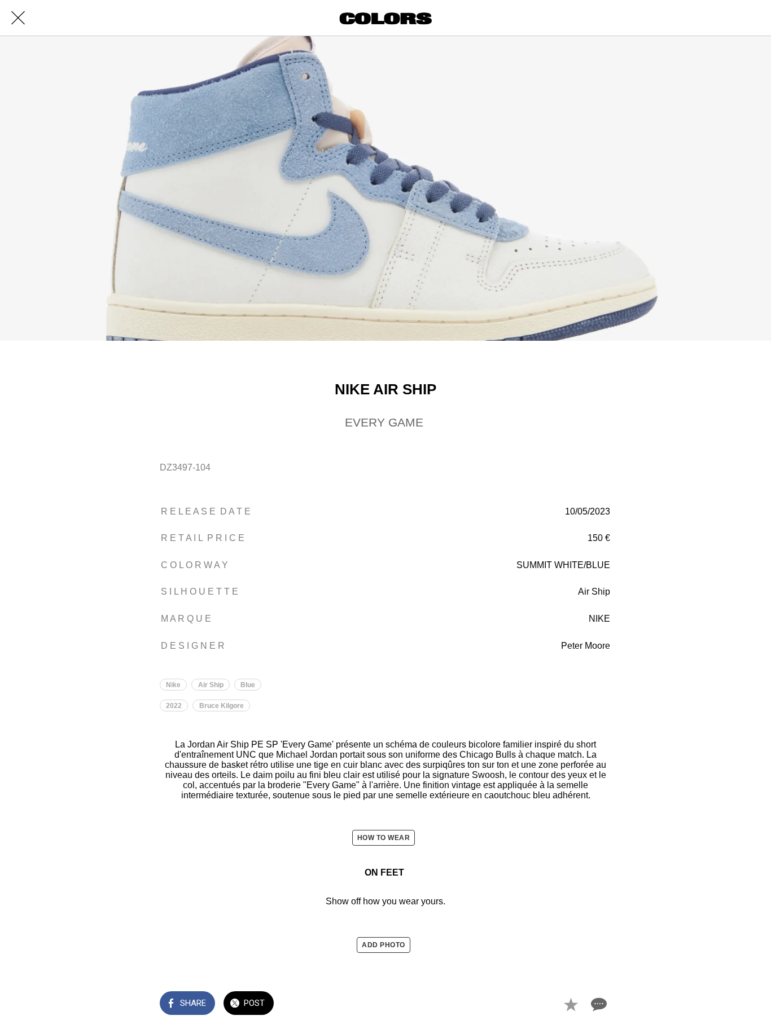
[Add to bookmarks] (570, 1004)
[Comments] (597, 1004)
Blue (247, 685)
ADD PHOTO (383, 945)
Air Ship (211, 685)
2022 (174, 706)
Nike (173, 685)
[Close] (18, 18)
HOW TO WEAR (383, 838)
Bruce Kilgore (221, 706)
